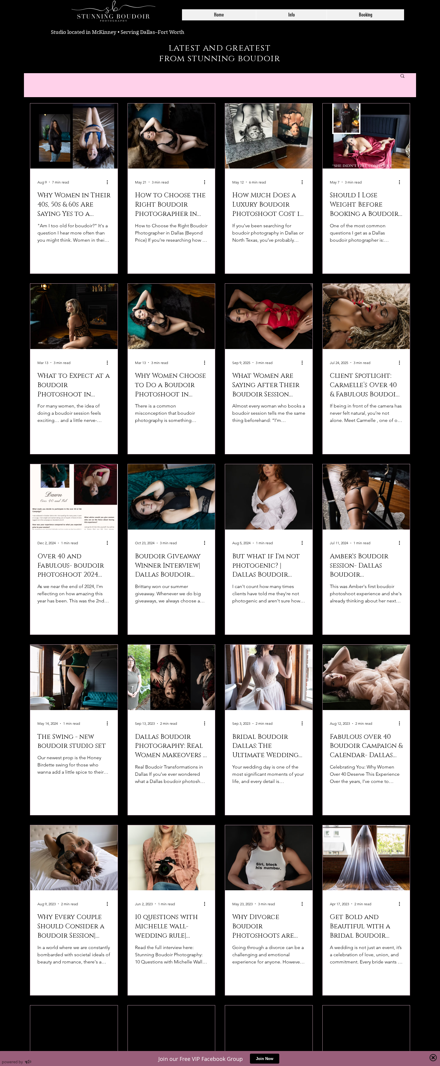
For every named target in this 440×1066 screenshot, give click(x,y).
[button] (291, 14)
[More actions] (109, 182)
